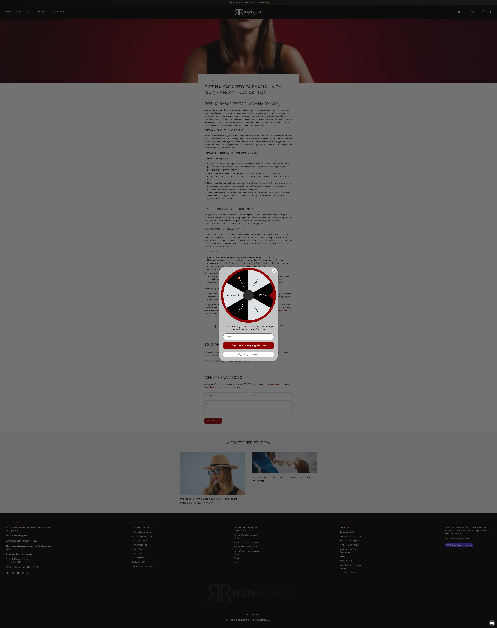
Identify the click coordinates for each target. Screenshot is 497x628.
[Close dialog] (274, 270)
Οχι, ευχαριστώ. (248, 354)
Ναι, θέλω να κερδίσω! (248, 345)
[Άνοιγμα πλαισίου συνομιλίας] (492, 623)
